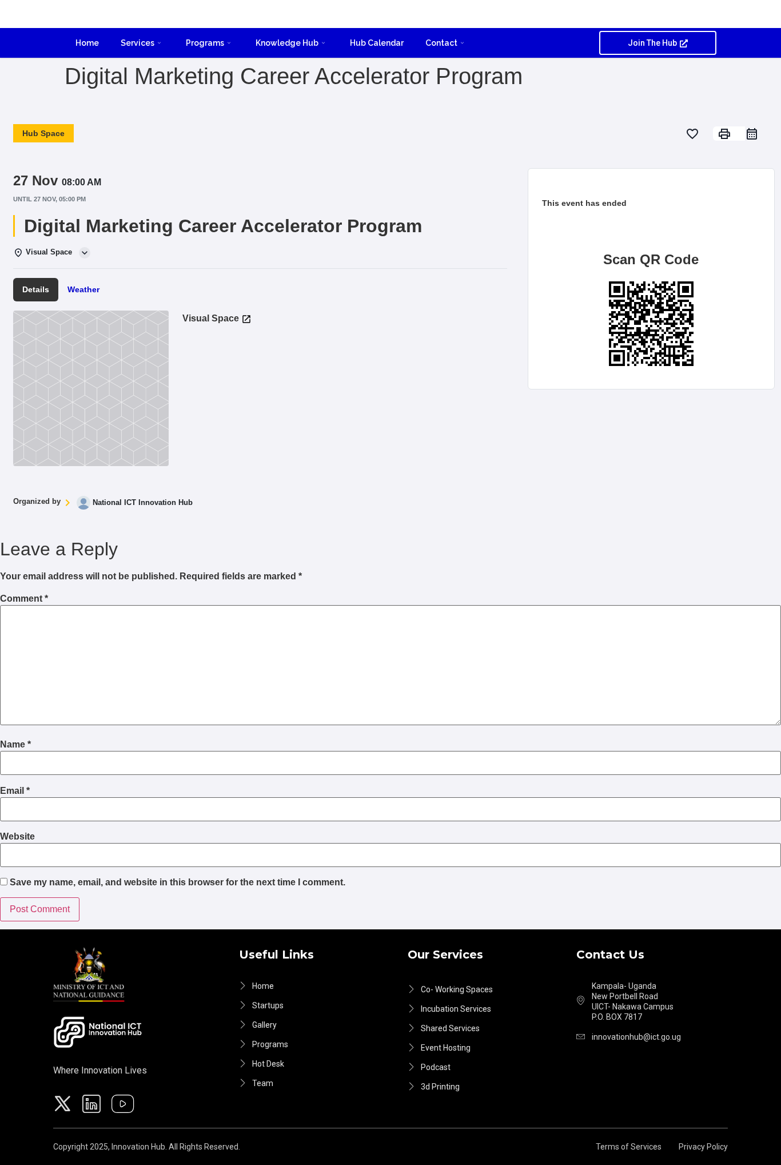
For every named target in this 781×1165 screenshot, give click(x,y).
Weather (83, 289)
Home (87, 42)
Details (35, 289)
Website (17, 836)
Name (15, 744)
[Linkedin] (93, 1105)
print (724, 134)
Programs (205, 42)
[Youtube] (124, 1105)
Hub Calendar (377, 42)
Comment (24, 598)
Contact (441, 42)
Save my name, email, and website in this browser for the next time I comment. (177, 882)
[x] (64, 1105)
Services (137, 42)
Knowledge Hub (287, 42)
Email (15, 791)
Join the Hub (652, 42)
